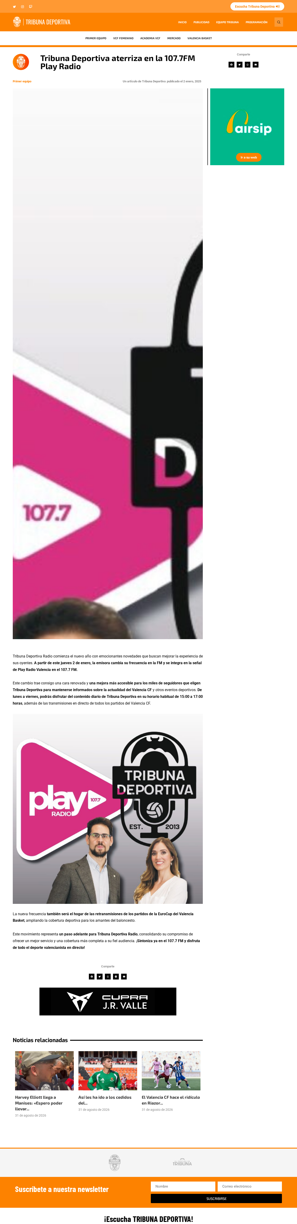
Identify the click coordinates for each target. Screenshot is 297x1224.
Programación (257, 22)
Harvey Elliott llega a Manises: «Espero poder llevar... (39, 1103)
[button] (231, 65)
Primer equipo (95, 38)
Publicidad (201, 22)
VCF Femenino (123, 38)
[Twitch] (30, 7)
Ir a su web (246, 157)
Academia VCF (150, 38)
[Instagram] (22, 7)
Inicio (182, 22)
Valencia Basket (199, 38)
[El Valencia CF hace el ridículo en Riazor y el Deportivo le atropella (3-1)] (171, 1070)
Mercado (174, 38)
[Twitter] (14, 7)
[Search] (278, 22)
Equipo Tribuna (227, 22)
